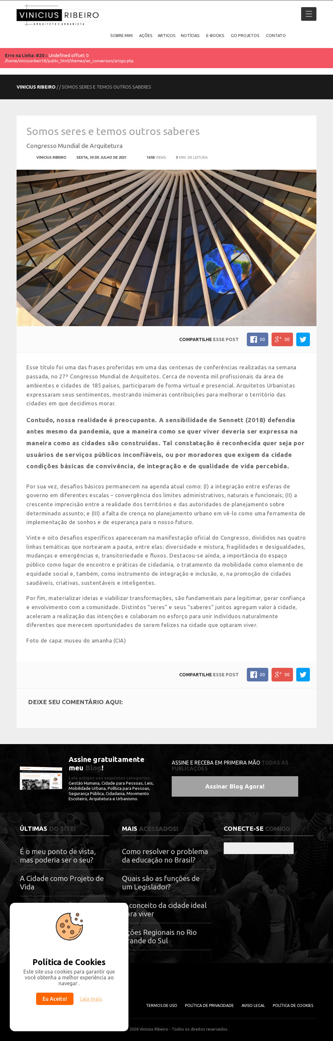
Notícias (190, 35)
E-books (215, 35)
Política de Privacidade (209, 1005)
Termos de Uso (161, 1005)
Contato (276, 35)
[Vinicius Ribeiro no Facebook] (230, 848)
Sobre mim (121, 35)
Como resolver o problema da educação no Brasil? (165, 855)
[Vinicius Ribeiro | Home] (100, 35)
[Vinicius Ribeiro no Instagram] (244, 848)
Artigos (167, 35)
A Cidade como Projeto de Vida (62, 882)
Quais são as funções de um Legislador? (161, 882)
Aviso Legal (253, 1005)
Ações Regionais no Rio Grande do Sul (159, 936)
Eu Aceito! (55, 999)
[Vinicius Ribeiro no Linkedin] (258, 848)
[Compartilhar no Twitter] (303, 339)
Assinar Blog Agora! (235, 786)
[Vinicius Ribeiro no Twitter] (272, 848)
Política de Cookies (293, 1005)
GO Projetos (245, 35)
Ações (146, 35)
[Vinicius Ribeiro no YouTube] (286, 848)
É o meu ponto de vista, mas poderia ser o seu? (58, 855)
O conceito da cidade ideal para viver (164, 909)
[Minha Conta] (296, 35)
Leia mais (91, 999)
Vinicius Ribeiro (36, 87)
